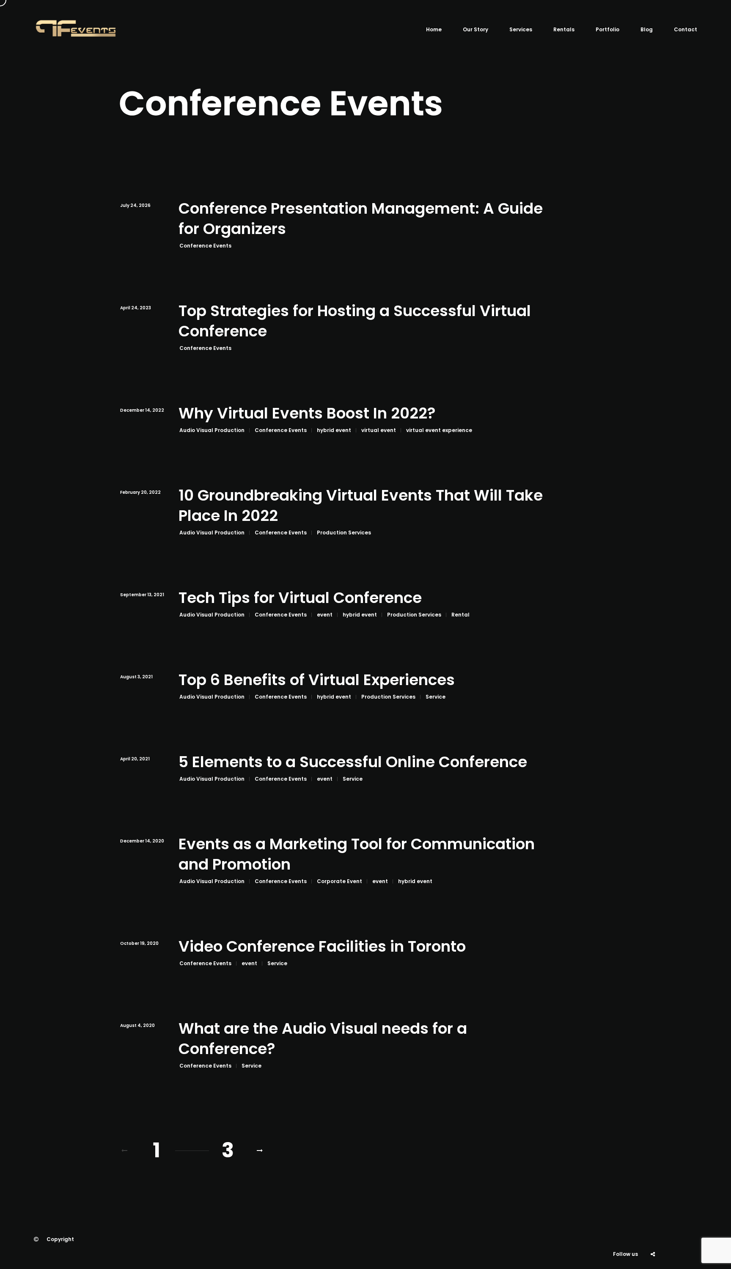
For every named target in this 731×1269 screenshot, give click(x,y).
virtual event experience (439, 430)
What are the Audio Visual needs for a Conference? (323, 1039)
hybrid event (334, 430)
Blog (646, 29)
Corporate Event (339, 881)
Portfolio (607, 29)
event (325, 614)
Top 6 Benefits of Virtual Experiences (317, 680)
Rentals (563, 29)
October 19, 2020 (139, 943)
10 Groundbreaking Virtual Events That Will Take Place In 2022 (361, 505)
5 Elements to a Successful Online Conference (353, 762)
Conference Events (205, 245)
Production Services (344, 532)
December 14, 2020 (142, 841)
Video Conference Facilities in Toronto (322, 946)
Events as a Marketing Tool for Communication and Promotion (357, 854)
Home (434, 29)
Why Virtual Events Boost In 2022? (307, 413)
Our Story (475, 29)
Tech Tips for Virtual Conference (300, 598)
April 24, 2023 (135, 308)
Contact (685, 29)
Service (435, 696)
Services (520, 29)
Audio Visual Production (212, 430)
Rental (460, 614)
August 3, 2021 (136, 677)
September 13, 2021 (142, 595)
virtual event (378, 430)
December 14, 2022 (142, 410)
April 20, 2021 (135, 759)
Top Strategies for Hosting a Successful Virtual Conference (355, 321)
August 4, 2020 (137, 1025)
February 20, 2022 (140, 492)
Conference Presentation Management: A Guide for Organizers (361, 218)
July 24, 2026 (135, 205)
